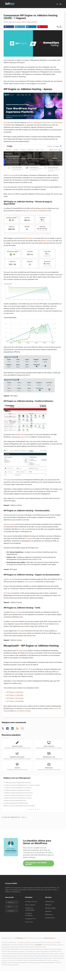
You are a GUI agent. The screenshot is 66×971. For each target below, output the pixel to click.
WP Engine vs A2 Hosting (15, 698)
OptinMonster (49, 901)
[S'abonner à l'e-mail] (22, 729)
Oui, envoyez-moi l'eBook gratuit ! (36, 863)
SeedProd (48, 911)
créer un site (24, 437)
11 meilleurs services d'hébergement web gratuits (17, 787)
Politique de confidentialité (29, 909)
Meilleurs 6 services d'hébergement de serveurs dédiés (18, 805)
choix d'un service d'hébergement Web (38, 211)
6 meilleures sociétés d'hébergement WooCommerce (18, 793)
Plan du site (29, 922)
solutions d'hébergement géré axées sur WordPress (43, 122)
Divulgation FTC (30, 919)
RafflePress (49, 914)
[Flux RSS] (17, 729)
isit (9, 3)
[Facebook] (7, 729)
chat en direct (29, 581)
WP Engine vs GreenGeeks (15, 701)
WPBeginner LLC (21, 938)
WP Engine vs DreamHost (15, 692)
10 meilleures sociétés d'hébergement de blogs (16, 790)
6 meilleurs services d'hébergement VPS (14, 800)
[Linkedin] (12, 729)
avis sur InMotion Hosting (22, 711)
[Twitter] (3, 729)
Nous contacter (30, 905)
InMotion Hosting (9, 175)
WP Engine (7, 122)
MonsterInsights (50, 908)
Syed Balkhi (38, 944)
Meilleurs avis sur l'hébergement (16, 778)
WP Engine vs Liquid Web (15, 695)
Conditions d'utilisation (29, 914)
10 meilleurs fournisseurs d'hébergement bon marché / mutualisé (21, 785)
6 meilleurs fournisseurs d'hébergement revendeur (17, 798)
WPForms (48, 905)
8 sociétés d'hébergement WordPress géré (15, 803)
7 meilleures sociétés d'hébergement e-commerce (17, 795)
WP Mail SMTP (50, 918)
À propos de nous (31, 901)
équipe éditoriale (32, 22)
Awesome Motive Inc (49, 938)
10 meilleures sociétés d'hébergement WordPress (17, 782)
